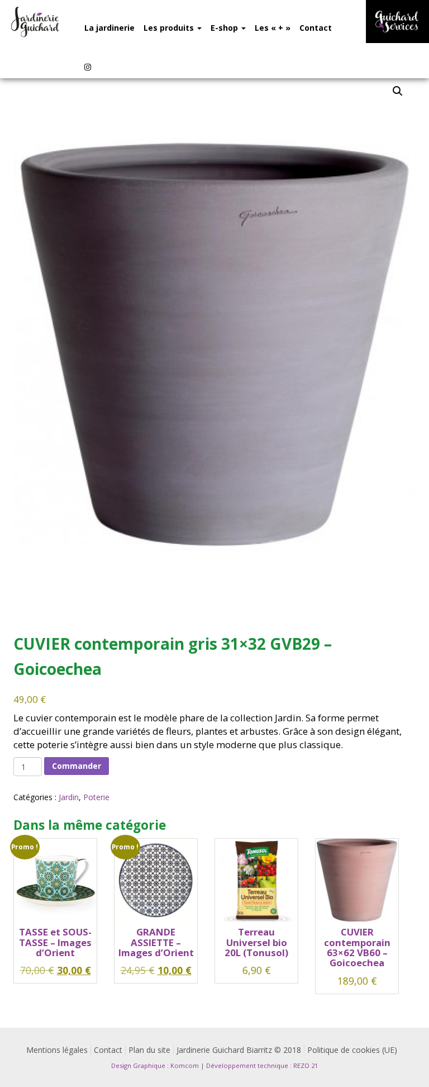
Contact (315, 27)
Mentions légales (57, 1050)
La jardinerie (109, 27)
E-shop (225, 27)
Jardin (69, 797)
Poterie (96, 797)
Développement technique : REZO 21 (262, 1065)
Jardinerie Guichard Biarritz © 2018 (239, 1050)
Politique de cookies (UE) (352, 1050)
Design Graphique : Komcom (155, 1065)
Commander (76, 765)
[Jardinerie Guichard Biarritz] (35, 21)
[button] (398, 91)
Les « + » (272, 27)
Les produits (170, 27)
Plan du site (149, 1050)
